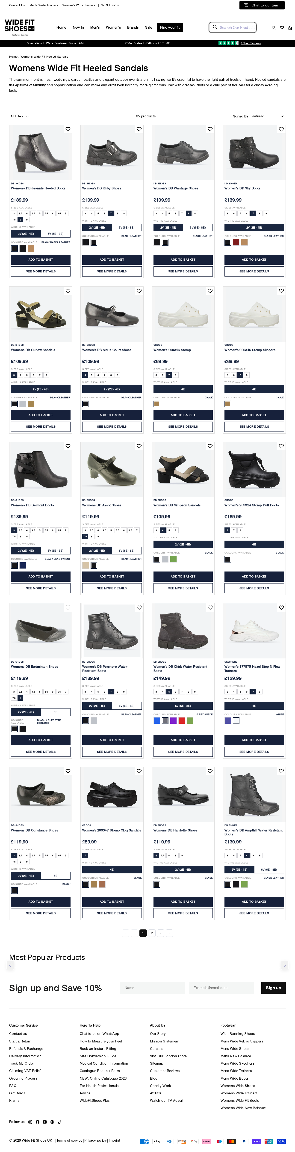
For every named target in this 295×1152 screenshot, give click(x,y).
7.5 (14, 219)
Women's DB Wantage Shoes (175, 188)
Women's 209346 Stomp (172, 350)
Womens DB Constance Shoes (34, 830)
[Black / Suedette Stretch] (14, 729)
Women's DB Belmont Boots (32, 505)
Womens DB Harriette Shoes (175, 830)
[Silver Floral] (165, 559)
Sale (148, 27)
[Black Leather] (94, 242)
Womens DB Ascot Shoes (101, 505)
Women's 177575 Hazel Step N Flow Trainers (252, 669)
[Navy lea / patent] (22, 565)
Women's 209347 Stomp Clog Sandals (111, 830)
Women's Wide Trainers (78, 5)
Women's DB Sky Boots (242, 188)
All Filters (17, 116)
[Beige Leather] (85, 565)
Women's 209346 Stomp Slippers (249, 350)
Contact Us (17, 5)
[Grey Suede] (165, 720)
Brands (133, 27)
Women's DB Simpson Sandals (177, 505)
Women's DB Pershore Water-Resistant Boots (105, 669)
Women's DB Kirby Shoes (101, 188)
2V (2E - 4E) (26, 233)
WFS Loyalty (110, 5)
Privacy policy (95, 1140)
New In (78, 27)
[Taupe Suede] (190, 720)
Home (61, 27)
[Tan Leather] (244, 242)
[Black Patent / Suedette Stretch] (22, 729)
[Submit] (214, 27)
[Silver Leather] (22, 404)
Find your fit (170, 27)
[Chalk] (156, 404)
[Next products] (285, 965)
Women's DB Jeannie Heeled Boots (38, 188)
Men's (95, 27)
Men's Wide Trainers (44, 5)
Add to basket (41, 259)
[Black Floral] (156, 242)
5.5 (46, 213)
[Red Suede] (181, 720)
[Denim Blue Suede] (156, 720)
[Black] (156, 559)
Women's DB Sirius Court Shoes (107, 350)
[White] (236, 720)
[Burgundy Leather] (236, 242)
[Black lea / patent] (14, 565)
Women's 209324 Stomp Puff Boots (251, 505)
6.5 (59, 213)
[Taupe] (173, 559)
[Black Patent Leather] (22, 248)
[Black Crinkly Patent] (85, 242)
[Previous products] (10, 965)
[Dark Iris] (102, 884)
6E (55, 712)
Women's (113, 27)
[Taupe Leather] (31, 404)
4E (183, 389)
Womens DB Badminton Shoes (34, 666)
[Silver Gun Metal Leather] (94, 720)
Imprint (114, 1140)
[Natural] (227, 720)
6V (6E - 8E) (56, 233)
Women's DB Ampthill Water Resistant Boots (253, 832)
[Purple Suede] (173, 720)
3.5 (20, 213)
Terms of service (69, 1140)
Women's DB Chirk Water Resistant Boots (180, 669)
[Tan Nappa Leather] (31, 248)
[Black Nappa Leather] (14, 248)
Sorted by (240, 116)
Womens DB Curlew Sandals (33, 350)
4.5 (33, 213)
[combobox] (233, 27)
